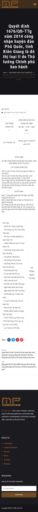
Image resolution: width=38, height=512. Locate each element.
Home (4, 72)
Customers (8, 443)
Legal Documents (10, 447)
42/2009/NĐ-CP (21, 181)
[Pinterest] (17, 340)
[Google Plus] (21, 340)
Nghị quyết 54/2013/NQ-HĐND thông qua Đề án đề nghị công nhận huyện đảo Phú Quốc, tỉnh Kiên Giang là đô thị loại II (19, 366)
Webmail (7, 464)
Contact (7, 460)
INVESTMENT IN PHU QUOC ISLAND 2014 (20, 72)
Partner (7, 452)
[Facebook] (9, 340)
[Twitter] (13, 340)
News (6, 456)
